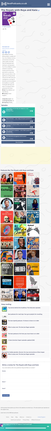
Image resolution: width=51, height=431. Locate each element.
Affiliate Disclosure (35, 419)
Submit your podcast (16, 419)
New (12, 417)
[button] (49, 3)
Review (4, 371)
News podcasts (5, 48)
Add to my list (7, 26)
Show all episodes (19, 142)
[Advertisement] (12, 37)
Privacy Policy (26, 419)
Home (7, 417)
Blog (16, 417)
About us (22, 417)
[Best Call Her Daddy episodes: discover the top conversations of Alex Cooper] (25, 348)
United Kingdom (41, 417)
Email (4, 388)
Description (5, 46)
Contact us (28, 417)
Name (4, 381)
